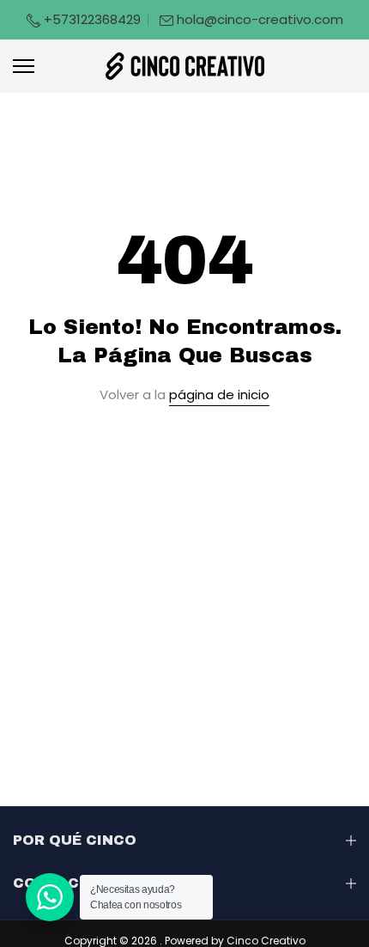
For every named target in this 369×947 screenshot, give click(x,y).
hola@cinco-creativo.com (260, 19)
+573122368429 (90, 19)
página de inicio (219, 394)
